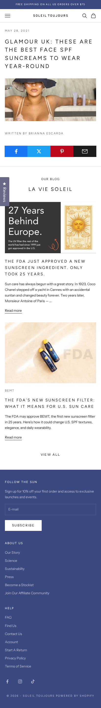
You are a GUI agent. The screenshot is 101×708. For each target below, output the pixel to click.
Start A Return (16, 650)
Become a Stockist (19, 585)
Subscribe (23, 525)
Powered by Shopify (75, 695)
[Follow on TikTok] (32, 681)
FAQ (8, 617)
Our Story (12, 552)
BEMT (10, 390)
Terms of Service (18, 666)
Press (9, 577)
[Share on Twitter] (39, 151)
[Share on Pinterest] (62, 151)
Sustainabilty (15, 568)
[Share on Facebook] (16, 151)
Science (11, 560)
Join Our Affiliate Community (27, 593)
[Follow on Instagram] (20, 681)
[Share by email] (85, 151)
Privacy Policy (15, 658)
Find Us (10, 625)
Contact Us (13, 634)
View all (51, 454)
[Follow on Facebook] (7, 681)
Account (11, 642)
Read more (13, 310)
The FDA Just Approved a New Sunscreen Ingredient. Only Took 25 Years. (45, 267)
